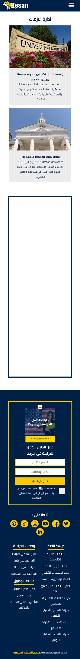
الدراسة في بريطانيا (24, 567)
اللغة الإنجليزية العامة (56, 579)
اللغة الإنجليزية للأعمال (56, 566)
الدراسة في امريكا (24, 554)
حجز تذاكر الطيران (24, 588)
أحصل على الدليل (40, 481)
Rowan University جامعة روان (40, 156)
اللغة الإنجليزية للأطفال (56, 572)
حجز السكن (24, 595)
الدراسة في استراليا (24, 573)
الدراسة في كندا (24, 560)
